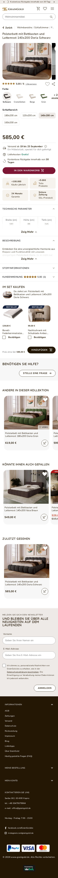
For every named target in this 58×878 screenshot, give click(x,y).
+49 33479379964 (17, 803)
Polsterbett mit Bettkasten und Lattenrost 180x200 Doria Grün (21, 435)
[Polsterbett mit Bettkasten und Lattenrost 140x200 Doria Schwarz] (7, 294)
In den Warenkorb (27, 170)
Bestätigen (14, 337)
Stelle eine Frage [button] (35, 373)
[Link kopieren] (53, 84)
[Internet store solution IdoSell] (29, 868)
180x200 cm (10, 115)
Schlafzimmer (41, 27)
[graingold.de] (13, 9)
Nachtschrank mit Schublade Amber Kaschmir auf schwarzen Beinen (37, 332)
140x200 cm (47, 115)
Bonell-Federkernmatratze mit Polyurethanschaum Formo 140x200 (12, 332)
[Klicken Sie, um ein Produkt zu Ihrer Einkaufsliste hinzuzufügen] (47, 84)
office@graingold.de (21, 808)
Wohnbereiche (24, 27)
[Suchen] (50, 17)
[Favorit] (45, 8)
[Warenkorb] (38, 8)
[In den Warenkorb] (44, 443)
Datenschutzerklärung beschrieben (23, 672)
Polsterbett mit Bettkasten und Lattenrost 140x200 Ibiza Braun (21, 509)
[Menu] (52, 8)
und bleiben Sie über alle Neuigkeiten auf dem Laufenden (25, 622)
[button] (41, 350)
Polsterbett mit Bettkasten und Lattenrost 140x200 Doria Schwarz (23, 583)
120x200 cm (29, 115)
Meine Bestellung (15, 768)
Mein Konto (11, 780)
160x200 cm (10, 122)
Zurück (8, 27)
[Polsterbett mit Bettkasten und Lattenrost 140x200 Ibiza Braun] (26, 487)
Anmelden (45, 688)
